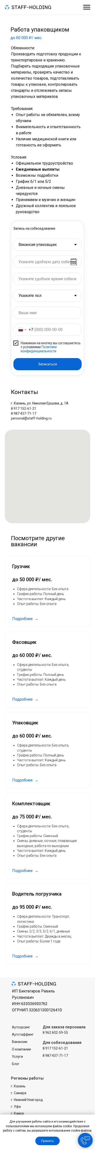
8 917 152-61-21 (23, 409)
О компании (21, 1049)
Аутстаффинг (23, 1034)
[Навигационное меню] (86, 7)
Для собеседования (62, 1042)
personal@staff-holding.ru (31, 418)
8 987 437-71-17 (23, 413)
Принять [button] (47, 1141)
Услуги (17, 1056)
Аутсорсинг (21, 1027)
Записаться (47, 364)
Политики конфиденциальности (39, 349)
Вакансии (19, 1042)
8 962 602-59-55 (55, 1032)
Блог (15, 1064)
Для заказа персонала (64, 1027)
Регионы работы (27, 1078)
